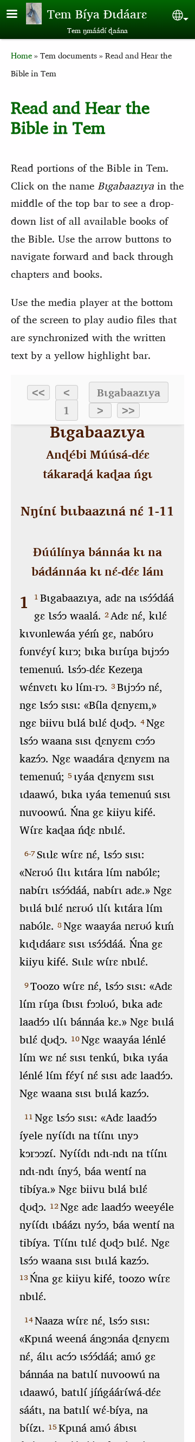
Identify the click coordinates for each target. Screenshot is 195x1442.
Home (21, 55)
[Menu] (18, 14)
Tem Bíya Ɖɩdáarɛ (97, 13)
